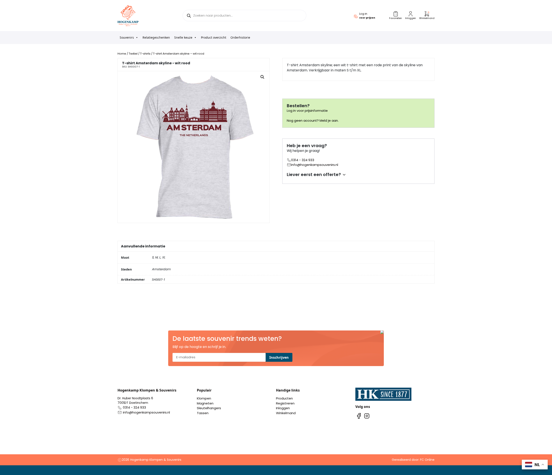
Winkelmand (286, 413)
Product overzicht (213, 37)
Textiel (133, 54)
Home (122, 54)
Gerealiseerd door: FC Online (413, 460)
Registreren (285, 403)
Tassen (203, 413)
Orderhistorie (240, 37)
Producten (284, 398)
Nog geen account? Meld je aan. (313, 120)
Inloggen (283, 408)
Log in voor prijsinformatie (307, 110)
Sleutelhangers (209, 408)
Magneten (205, 403)
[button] (262, 77)
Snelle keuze (183, 37)
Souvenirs (127, 37)
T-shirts (145, 54)
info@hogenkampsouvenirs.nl (314, 164)
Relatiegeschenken (156, 37)
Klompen (204, 398)
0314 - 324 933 (302, 160)
